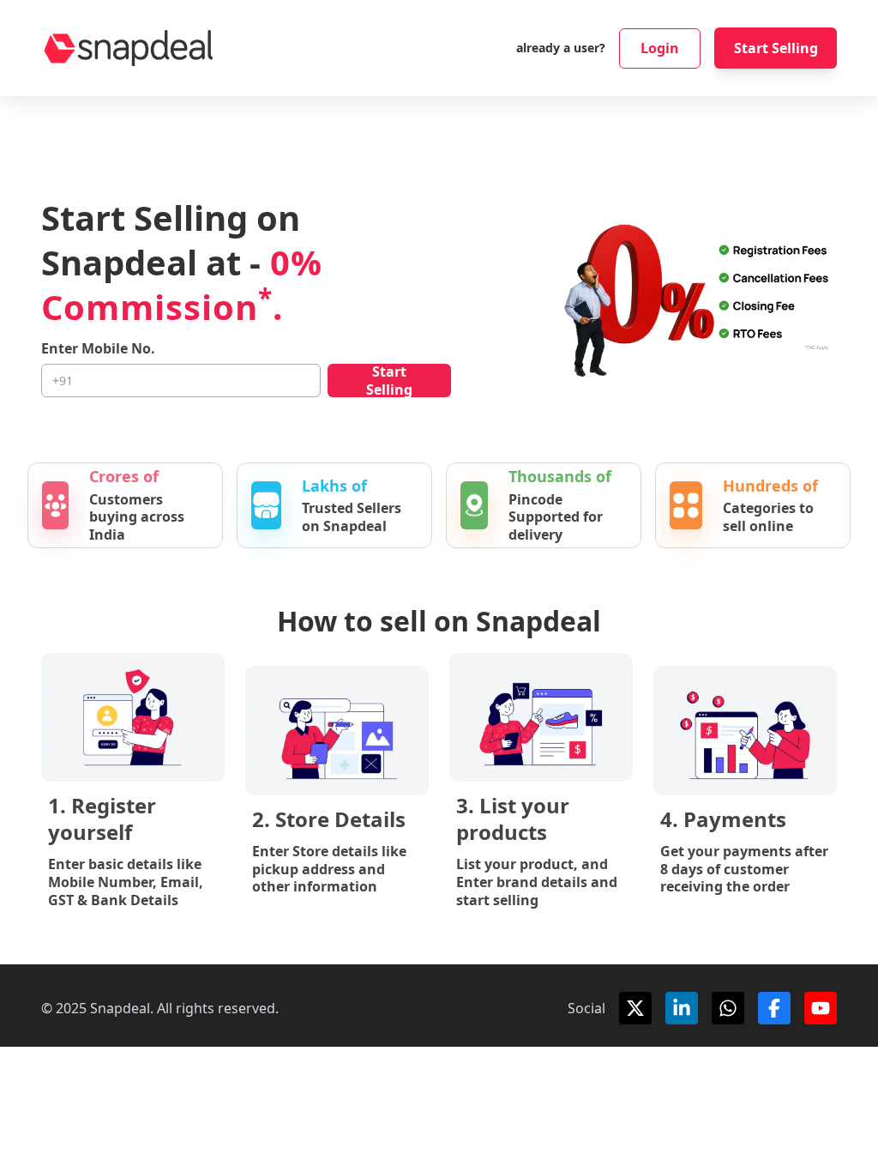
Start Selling (776, 48)
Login (659, 48)
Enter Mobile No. (98, 349)
